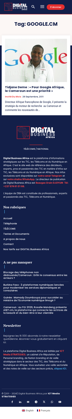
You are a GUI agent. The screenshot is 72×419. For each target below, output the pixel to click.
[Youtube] (60, 402)
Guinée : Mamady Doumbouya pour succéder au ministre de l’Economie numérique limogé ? (33, 299)
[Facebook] (12, 402)
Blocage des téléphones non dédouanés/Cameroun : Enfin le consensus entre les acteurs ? (35, 275)
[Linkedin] (20, 402)
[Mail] (28, 402)
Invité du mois (13, 96)
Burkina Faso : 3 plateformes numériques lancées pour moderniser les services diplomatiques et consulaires (33, 287)
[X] (44, 402)
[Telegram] (36, 402)
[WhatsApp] (52, 402)
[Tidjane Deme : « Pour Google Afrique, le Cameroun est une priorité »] (36, 60)
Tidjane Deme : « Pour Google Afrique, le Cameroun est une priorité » (35, 89)
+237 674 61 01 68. (14, 186)
